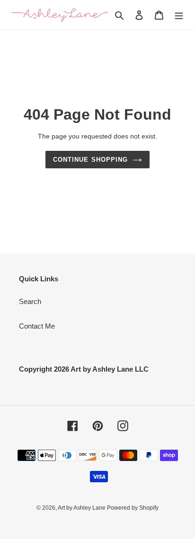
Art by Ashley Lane (82, 507)
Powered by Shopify (133, 507)
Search (30, 301)
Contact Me (37, 326)
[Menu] (179, 15)
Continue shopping (90, 159)
